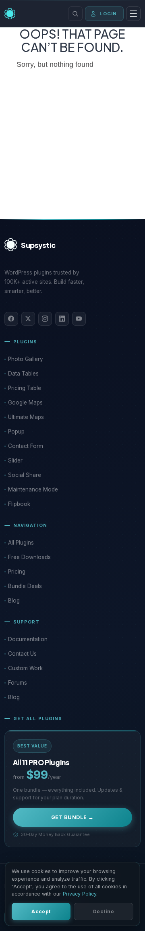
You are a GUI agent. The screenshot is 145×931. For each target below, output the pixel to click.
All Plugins (21, 542)
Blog (14, 600)
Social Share (24, 475)
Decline (103, 911)
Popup (16, 431)
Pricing (16, 571)
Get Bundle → (72, 817)
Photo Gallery (25, 359)
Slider (15, 460)
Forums (17, 682)
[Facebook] (11, 319)
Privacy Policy (79, 894)
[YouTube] (79, 319)
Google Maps (25, 402)
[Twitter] (28, 319)
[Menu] (133, 13)
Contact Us (22, 653)
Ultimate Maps (26, 417)
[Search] (75, 13)
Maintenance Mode (33, 489)
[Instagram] (45, 319)
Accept (41, 911)
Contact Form (25, 446)
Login (108, 14)
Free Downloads (29, 557)
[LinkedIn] (62, 319)
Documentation (28, 639)
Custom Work (25, 668)
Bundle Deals (25, 586)
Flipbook (19, 504)
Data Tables (23, 373)
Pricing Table (24, 388)
